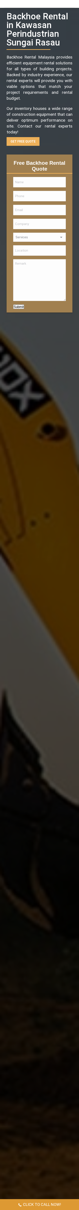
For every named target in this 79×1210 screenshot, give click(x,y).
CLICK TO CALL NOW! (42, 1204)
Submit (19, 307)
